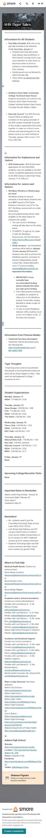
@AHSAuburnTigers (20, 767)
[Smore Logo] (9, 4)
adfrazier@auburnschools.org (17, 610)
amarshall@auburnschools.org (25, 268)
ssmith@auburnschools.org (16, 676)
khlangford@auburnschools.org (18, 662)
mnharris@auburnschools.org (22, 653)
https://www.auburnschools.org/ (18, 690)
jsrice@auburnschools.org (20, 621)
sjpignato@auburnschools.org (24, 633)
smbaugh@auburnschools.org (23, 615)
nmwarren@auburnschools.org (18, 670)
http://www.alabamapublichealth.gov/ (20, 731)
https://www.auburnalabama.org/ (18, 716)
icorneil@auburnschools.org (23, 647)
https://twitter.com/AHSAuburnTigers (20, 702)
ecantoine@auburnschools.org (25, 627)
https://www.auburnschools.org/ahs (20, 696)
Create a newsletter (14, 831)
